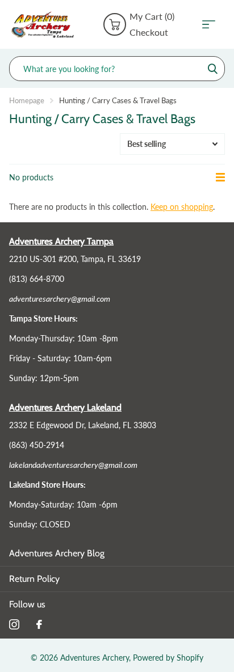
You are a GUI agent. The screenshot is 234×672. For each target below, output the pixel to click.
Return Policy (34, 578)
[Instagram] (14, 624)
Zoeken (212, 69)
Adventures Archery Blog (57, 553)
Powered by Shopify (168, 657)
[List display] (220, 177)
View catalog (212, 24)
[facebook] (39, 624)
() (151, 16)
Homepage (26, 100)
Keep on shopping (182, 207)
